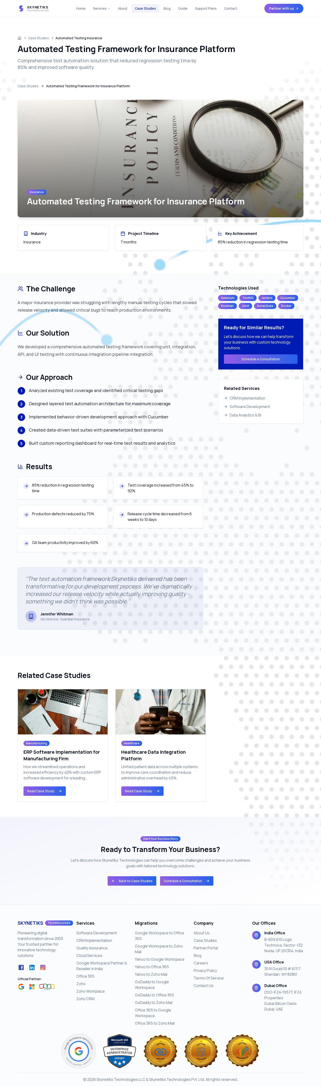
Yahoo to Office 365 (152, 966)
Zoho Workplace (90, 991)
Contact (230, 8)
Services (100, 8)
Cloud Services (89, 955)
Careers (201, 963)
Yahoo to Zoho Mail (151, 974)
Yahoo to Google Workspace (159, 959)
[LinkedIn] (31, 967)
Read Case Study (41, 791)
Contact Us (203, 985)
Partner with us (281, 8)
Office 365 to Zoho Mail (155, 1023)
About (122, 8)
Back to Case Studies (136, 881)
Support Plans (206, 8)
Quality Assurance (92, 948)
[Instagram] (42, 967)
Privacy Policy (205, 970)
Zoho (81, 983)
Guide (183, 8)
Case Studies (145, 8)
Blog (167, 8)
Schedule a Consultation (261, 359)
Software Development (96, 932)
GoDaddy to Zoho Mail (153, 1002)
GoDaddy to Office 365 (154, 995)
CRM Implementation (94, 940)
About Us (202, 932)
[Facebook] (21, 967)
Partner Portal (206, 948)
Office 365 (85, 976)
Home (81, 8)
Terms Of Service (209, 978)
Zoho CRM (85, 998)
